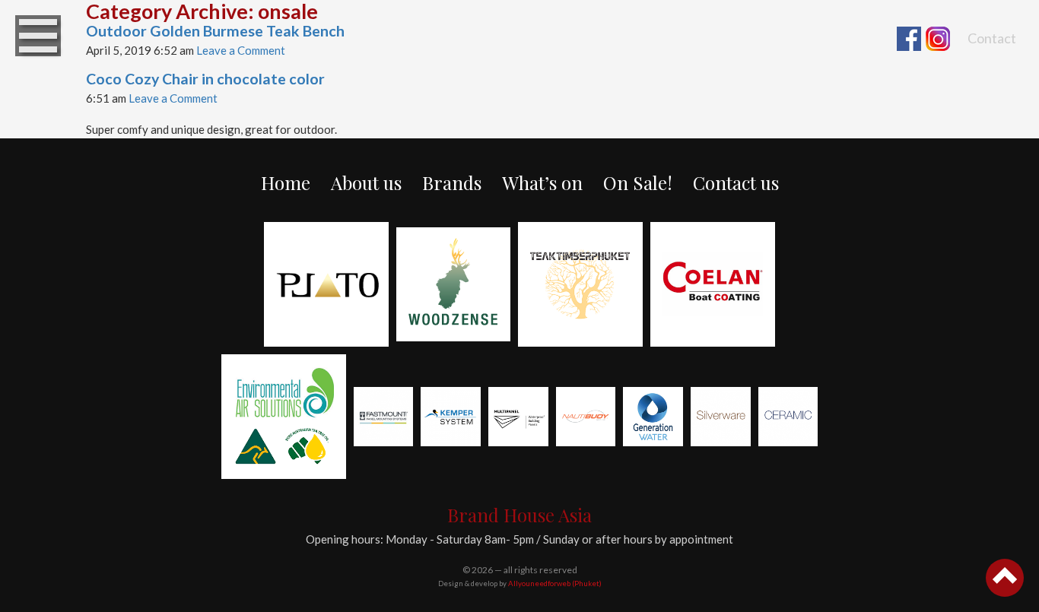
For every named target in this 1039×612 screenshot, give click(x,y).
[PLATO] (326, 284)
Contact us (736, 182)
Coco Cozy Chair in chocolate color (205, 78)
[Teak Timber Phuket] (580, 284)
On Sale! (637, 182)
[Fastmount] (384, 417)
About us (366, 182)
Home (285, 182)
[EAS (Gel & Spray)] (283, 416)
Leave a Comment (240, 50)
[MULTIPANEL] (518, 417)
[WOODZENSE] (453, 284)
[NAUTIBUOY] (586, 417)
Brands (451, 182)
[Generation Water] (653, 417)
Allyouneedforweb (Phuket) (555, 583)
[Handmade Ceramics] (788, 417)
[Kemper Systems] (451, 417)
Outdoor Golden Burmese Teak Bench (215, 31)
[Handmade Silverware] (721, 417)
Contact (992, 38)
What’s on (542, 182)
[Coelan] (712, 284)
